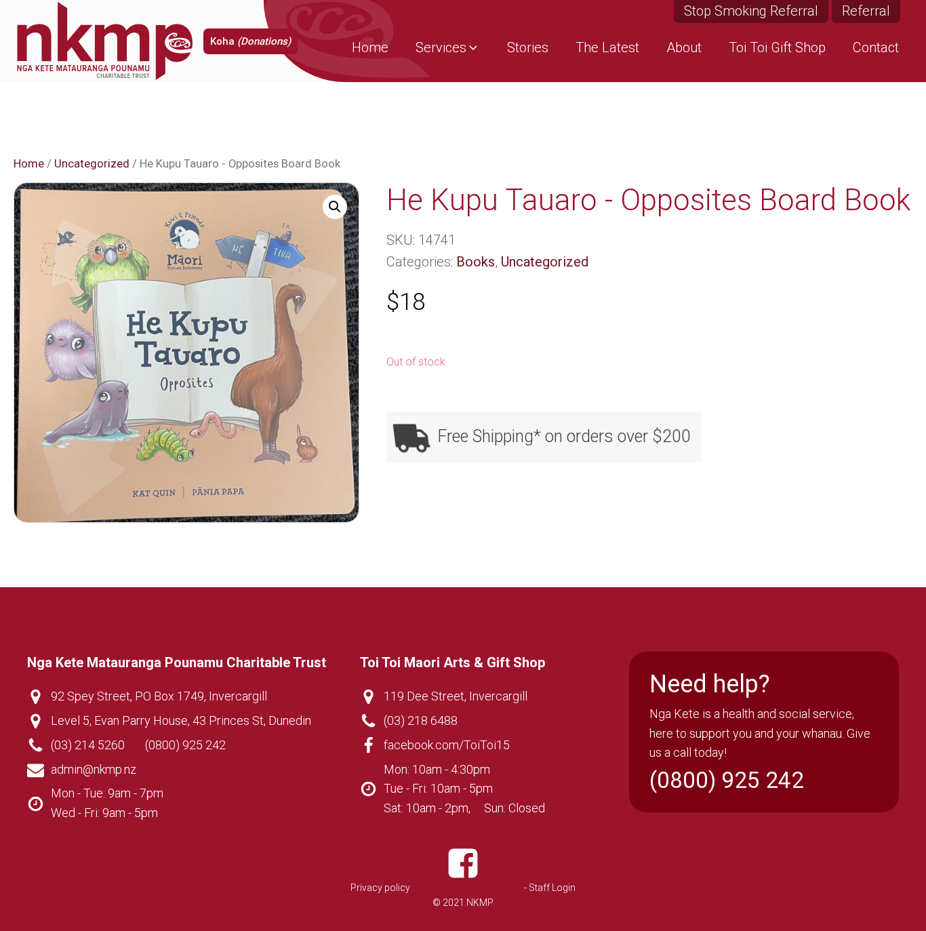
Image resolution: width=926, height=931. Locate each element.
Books (475, 262)
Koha (250, 41)
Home (29, 163)
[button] (448, 47)
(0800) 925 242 (185, 745)
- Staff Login (550, 887)
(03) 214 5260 (88, 745)
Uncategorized (91, 163)
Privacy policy (380, 887)
